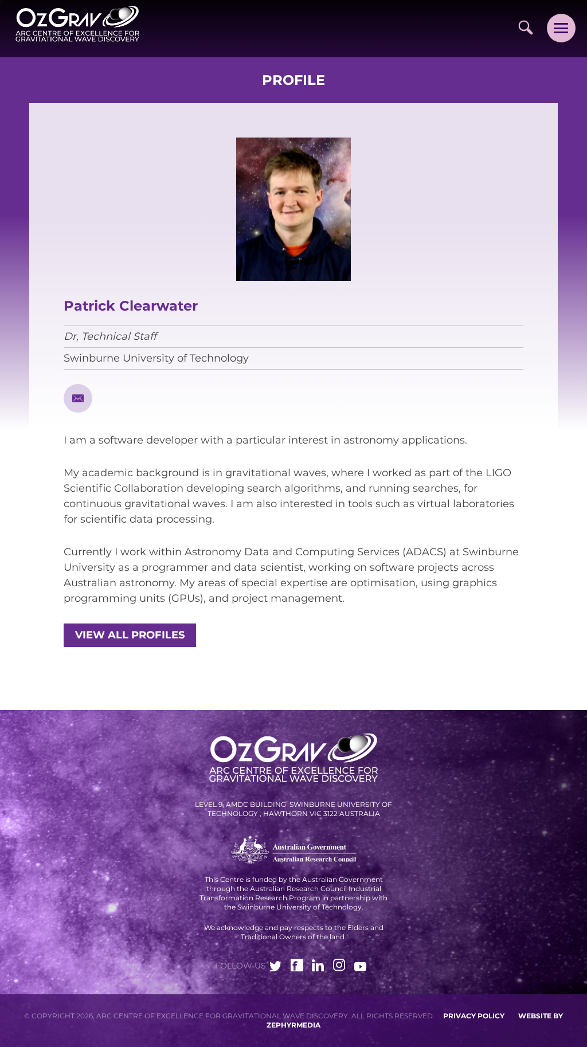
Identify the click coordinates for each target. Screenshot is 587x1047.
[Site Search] (525, 27)
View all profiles (130, 635)
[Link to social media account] (275, 968)
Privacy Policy (473, 1015)
